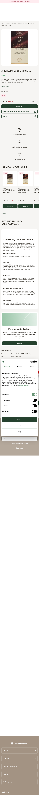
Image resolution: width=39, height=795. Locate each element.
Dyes (25, 23)
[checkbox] (12, 443)
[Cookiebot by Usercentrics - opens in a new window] (29, 361)
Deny (19, 431)
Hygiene (8, 23)
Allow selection (19, 426)
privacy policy (24, 443)
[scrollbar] (19, 213)
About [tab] (32, 367)
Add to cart (10, 206)
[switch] (34, 400)
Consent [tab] (7, 367)
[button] (19, 758)
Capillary (14, 23)
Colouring (20, 23)
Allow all (19, 420)
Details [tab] (19, 367)
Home (3, 23)
